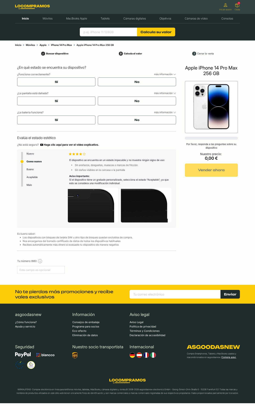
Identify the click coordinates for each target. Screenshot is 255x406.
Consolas (227, 18)
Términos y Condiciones (145, 330)
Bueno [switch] (30, 169)
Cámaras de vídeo (196, 18)
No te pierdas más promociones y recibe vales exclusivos (64, 294)
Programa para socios (85, 326)
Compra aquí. (228, 357)
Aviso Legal (136, 322)
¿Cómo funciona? (26, 322)
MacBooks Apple (76, 18)
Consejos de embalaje (86, 322)
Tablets (105, 18)
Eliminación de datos (85, 335)
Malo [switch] (29, 185)
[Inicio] (32, 7)
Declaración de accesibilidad (147, 335)
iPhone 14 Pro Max (61, 45)
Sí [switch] (56, 82)
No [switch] (136, 82)
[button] (69, 144)
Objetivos (165, 18)
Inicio (25, 18)
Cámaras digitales (134, 18)
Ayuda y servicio (25, 326)
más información (163, 74)
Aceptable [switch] (32, 177)
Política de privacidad (143, 326)
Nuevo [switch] (30, 153)
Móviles (48, 18)
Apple (43, 45)
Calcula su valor (156, 32)
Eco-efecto (79, 330)
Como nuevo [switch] (34, 161)
